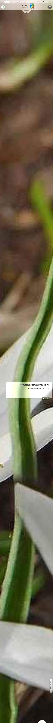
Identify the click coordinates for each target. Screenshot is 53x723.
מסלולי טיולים (29, 2)
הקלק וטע (14, 2)
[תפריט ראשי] (49, 7)
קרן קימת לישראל (44, 2)
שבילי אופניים (21, 2)
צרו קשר (26, 11)
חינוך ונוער (36, 2)
